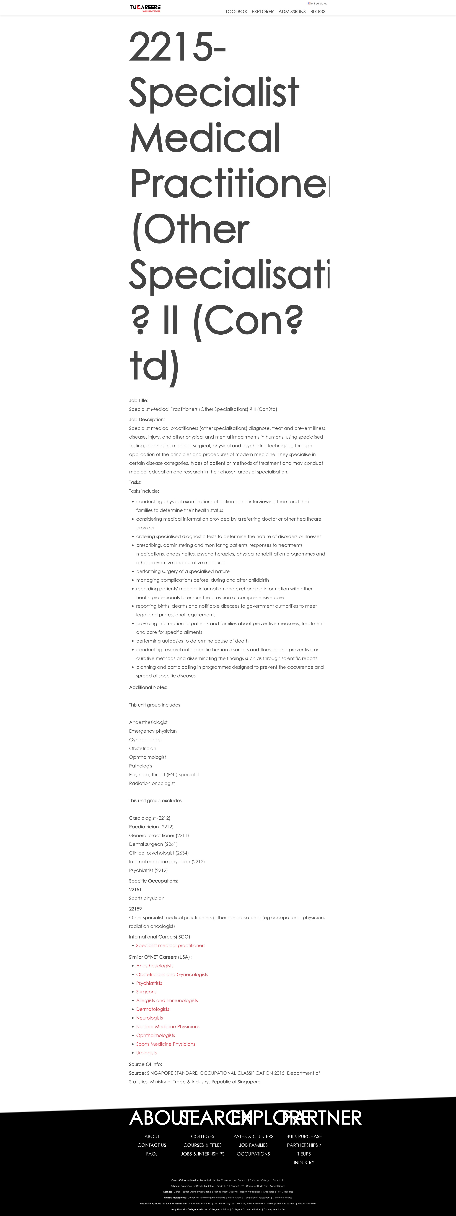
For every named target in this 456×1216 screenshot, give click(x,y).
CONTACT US (152, 1145)
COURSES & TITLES (202, 1145)
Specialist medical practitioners (170, 945)
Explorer (263, 11)
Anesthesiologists (154, 965)
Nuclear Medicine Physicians (168, 1026)
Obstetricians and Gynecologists (172, 974)
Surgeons (146, 991)
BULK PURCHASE (304, 1136)
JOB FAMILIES (253, 1145)
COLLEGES (202, 1136)
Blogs (317, 11)
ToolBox (236, 11)
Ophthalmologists (155, 1035)
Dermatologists (152, 1009)
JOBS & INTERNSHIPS (202, 1154)
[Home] (145, 9)
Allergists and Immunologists (167, 1000)
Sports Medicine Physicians (165, 1044)
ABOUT (151, 1136)
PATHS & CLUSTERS (253, 1136)
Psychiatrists (149, 983)
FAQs (152, 1154)
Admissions (292, 11)
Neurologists (149, 1018)
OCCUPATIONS (253, 1154)
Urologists (146, 1052)
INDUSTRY (304, 1162)
